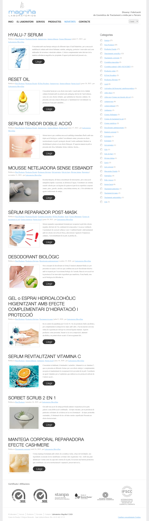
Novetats (39, 514)
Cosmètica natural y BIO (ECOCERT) (117, 66)
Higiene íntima (76, 172)
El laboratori (12, 514)
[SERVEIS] (41, 21)
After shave (108, 92)
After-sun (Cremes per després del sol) (117, 97)
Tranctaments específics (112, 53)
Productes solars (110, 71)
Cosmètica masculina (45, 216)
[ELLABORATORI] (25, 21)
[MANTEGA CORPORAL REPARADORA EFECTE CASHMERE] (46, 441)
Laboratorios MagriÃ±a (16, 42)
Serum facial (75, 83)
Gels (106, 149)
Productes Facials (31, 39)
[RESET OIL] (19, 78)
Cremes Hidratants (65, 39)
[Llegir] (38, 61)
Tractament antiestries (111, 188)
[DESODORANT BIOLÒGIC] (33, 256)
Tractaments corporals (22, 449)
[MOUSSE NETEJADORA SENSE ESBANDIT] (50, 167)
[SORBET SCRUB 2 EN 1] (32, 397)
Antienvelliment (52, 39)
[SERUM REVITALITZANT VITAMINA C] (44, 356)
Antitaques (40, 360)
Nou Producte (20, 39)
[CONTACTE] (84, 21)
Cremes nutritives (26, 219)
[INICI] (11, 21)
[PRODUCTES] (54, 21)
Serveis (21, 514)
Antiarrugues (42, 39)
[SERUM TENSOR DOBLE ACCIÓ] (40, 123)
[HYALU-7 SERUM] (25, 34)
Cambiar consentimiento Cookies (129, 517)
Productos (30, 514)
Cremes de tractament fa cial (114, 119)
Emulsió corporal (110, 132)
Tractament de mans (46, 319)
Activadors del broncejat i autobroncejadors (119, 88)
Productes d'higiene (44, 172)
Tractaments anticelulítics (112, 197)
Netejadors (85, 172)
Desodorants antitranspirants (48, 261)
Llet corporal (108, 167)
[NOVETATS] (70, 21)
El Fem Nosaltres (43, 83)
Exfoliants (107, 136)
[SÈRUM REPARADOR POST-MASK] (42, 212)
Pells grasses (108, 180)
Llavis (106, 162)
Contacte (48, 514)
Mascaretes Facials (110, 171)
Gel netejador (56, 172)
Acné (66, 216)
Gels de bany (66, 172)
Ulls (105, 202)
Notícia (106, 40)
